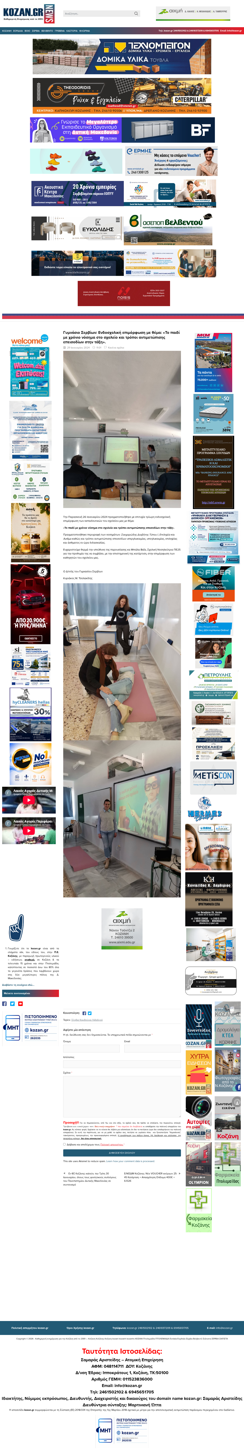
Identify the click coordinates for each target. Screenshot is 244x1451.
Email (127, 1041)
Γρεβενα (60, 30)
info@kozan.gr (220, 1328)
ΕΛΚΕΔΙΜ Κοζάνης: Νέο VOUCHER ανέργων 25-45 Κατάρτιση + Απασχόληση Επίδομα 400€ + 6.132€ (150, 1177)
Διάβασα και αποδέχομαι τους (96, 1144)
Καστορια (72, 30)
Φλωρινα (84, 30)
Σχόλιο (67, 1072)
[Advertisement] (30, 884)
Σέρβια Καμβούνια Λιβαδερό (87, 1020)
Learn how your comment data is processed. (130, 1161)
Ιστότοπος (68, 1057)
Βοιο (27, 30)
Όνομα (67, 1041)
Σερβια (36, 30)
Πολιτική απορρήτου (105, 1126)
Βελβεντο (47, 30)
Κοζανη (6, 30)
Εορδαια (18, 30)
